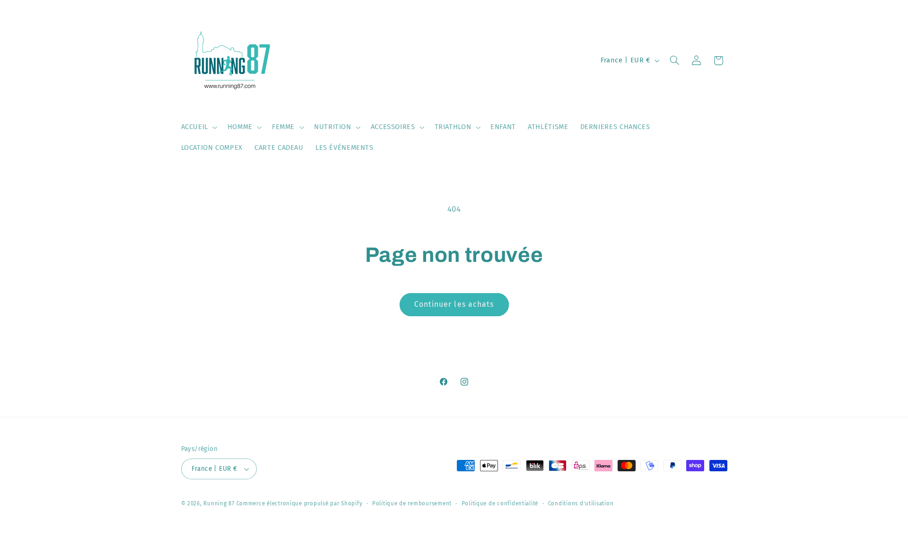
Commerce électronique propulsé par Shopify (299, 503)
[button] (198, 127)
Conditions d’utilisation (581, 503)
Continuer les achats (454, 304)
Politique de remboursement (412, 503)
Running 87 (218, 503)
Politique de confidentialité (500, 503)
